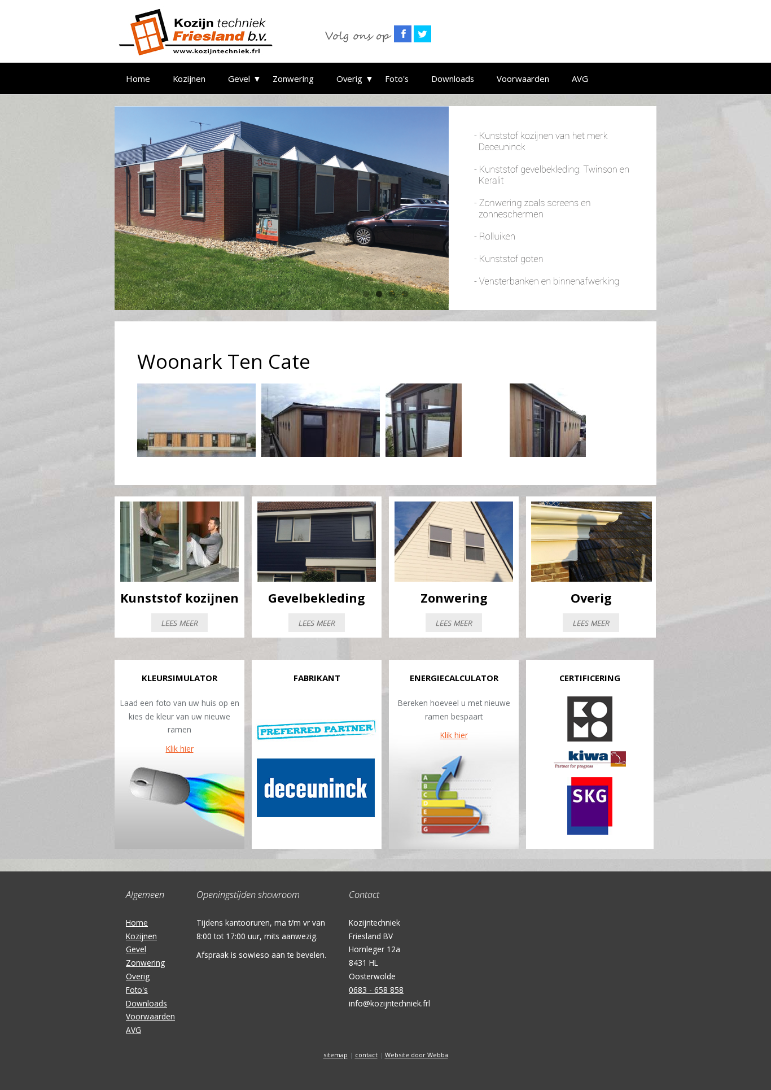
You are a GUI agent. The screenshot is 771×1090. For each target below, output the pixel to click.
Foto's (397, 78)
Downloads (452, 78)
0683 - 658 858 (376, 989)
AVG (580, 78)
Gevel (239, 78)
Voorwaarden (523, 78)
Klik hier (180, 748)
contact (366, 1054)
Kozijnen (189, 78)
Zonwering (293, 78)
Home (138, 78)
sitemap (335, 1054)
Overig (349, 78)
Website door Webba (416, 1054)
